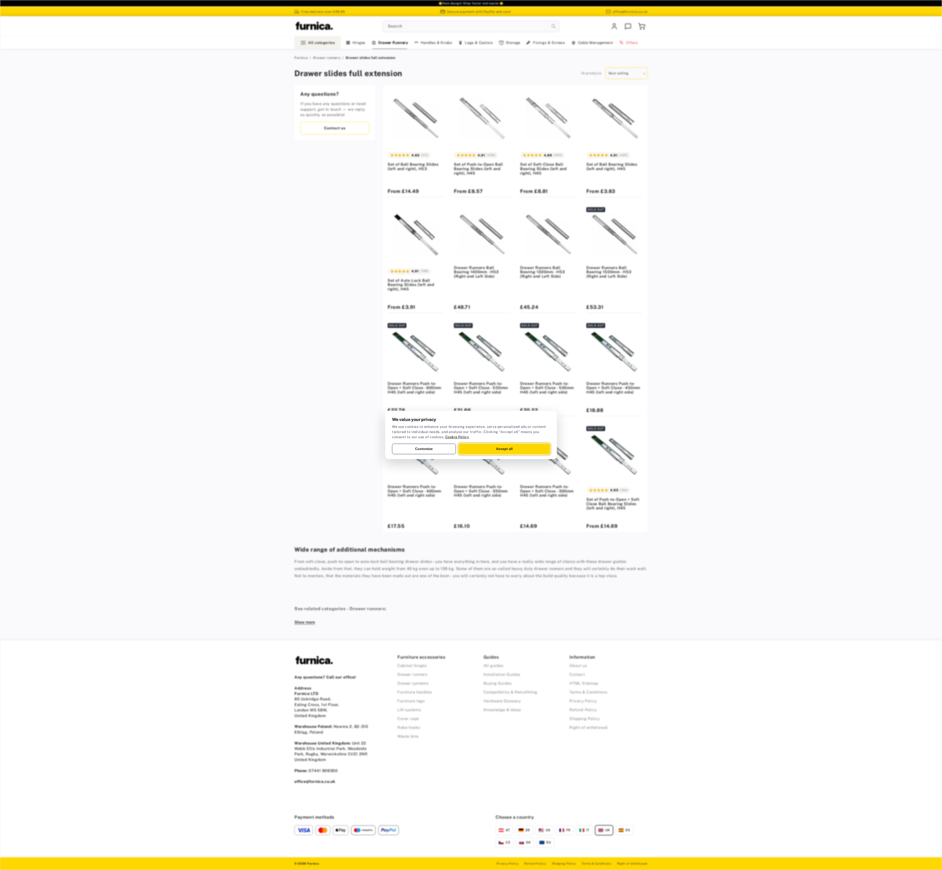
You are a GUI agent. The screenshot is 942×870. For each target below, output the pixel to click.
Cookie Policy (457, 437)
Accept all (504, 449)
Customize (424, 449)
